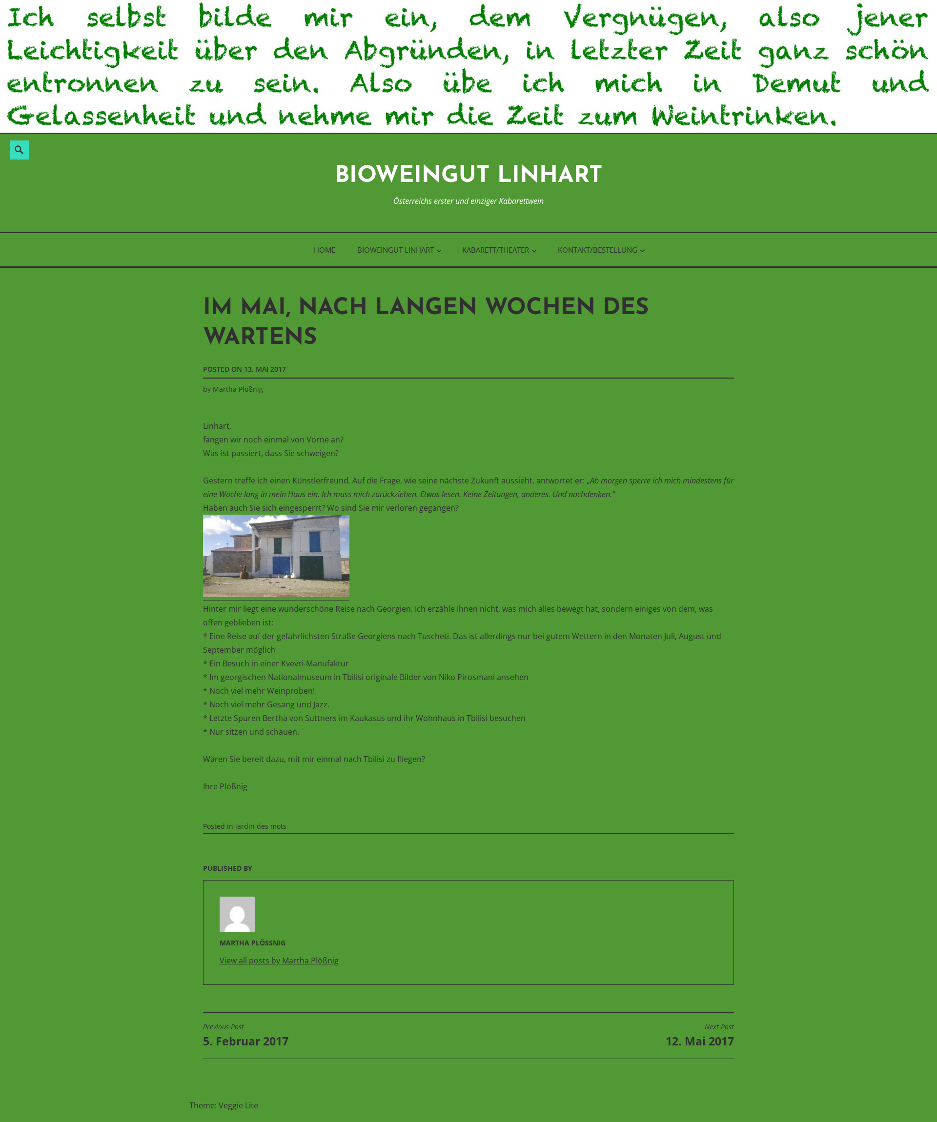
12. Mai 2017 (700, 1035)
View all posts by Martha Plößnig (279, 960)
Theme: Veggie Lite (223, 1105)
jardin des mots (260, 826)
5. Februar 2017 (245, 1035)
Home (324, 250)
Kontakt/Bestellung (597, 250)
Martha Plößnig (238, 389)
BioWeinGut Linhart (469, 176)
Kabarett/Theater (495, 250)
